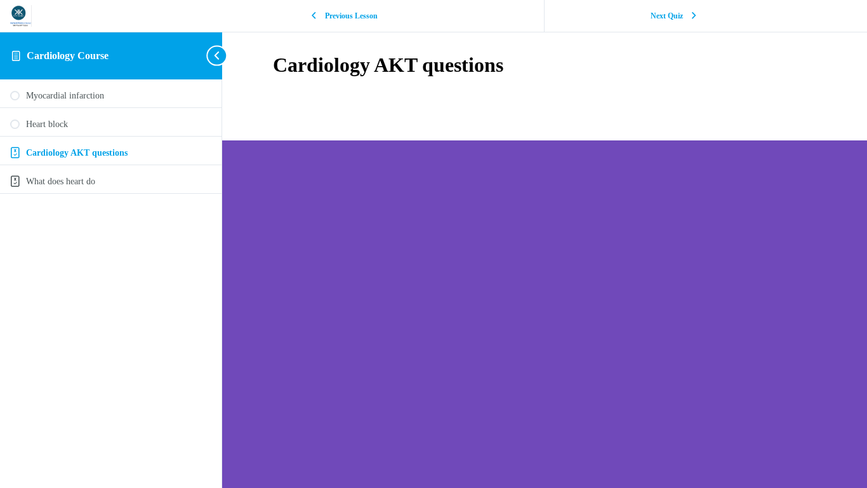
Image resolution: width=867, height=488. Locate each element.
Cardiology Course (68, 55)
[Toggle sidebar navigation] (218, 55)
